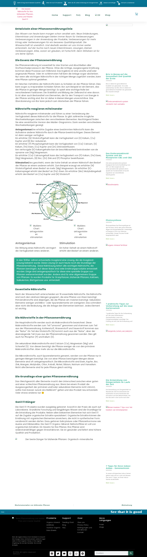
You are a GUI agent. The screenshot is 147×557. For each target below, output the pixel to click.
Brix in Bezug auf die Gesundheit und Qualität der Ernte (118, 76)
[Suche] (130, 553)
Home (55, 15)
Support (67, 15)
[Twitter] (58, 553)
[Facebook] (52, 553)
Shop (107, 15)
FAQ (78, 15)
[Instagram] (70, 553)
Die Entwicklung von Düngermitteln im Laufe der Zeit (118, 382)
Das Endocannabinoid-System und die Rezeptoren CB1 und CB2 (119, 155)
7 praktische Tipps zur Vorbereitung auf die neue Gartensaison (119, 306)
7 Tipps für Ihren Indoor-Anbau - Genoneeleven (118, 467)
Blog (87, 15)
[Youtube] (64, 553)
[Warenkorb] (136, 14)
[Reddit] (82, 553)
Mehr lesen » (110, 95)
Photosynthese (113, 220)
